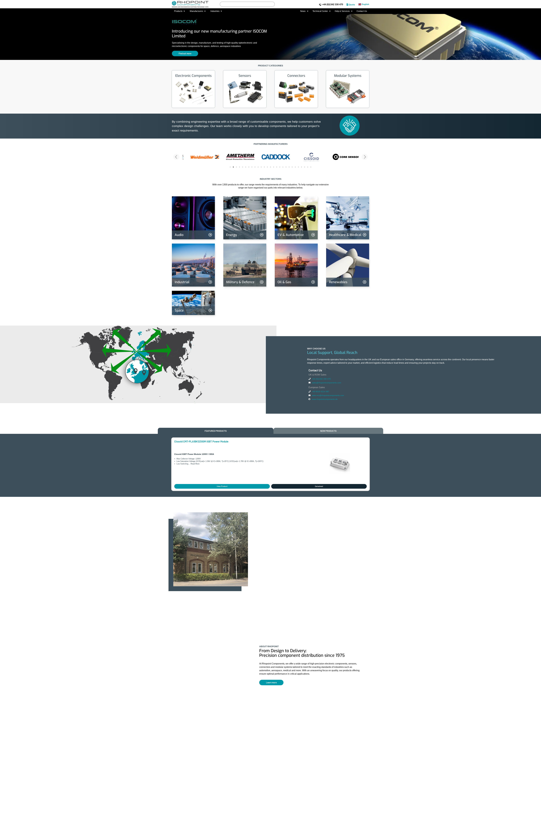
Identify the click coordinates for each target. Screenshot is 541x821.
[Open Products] (184, 11)
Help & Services (342, 11)
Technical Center (320, 11)
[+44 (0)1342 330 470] (320, 5)
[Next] (365, 157)
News (303, 11)
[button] (4, 35)
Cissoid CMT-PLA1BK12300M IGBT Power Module (201, 441)
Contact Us (362, 11)
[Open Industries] (221, 11)
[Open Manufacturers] (205, 11)
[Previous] (176, 157)
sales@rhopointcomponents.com (326, 383)
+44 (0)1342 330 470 (332, 4)
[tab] (215, 431)
